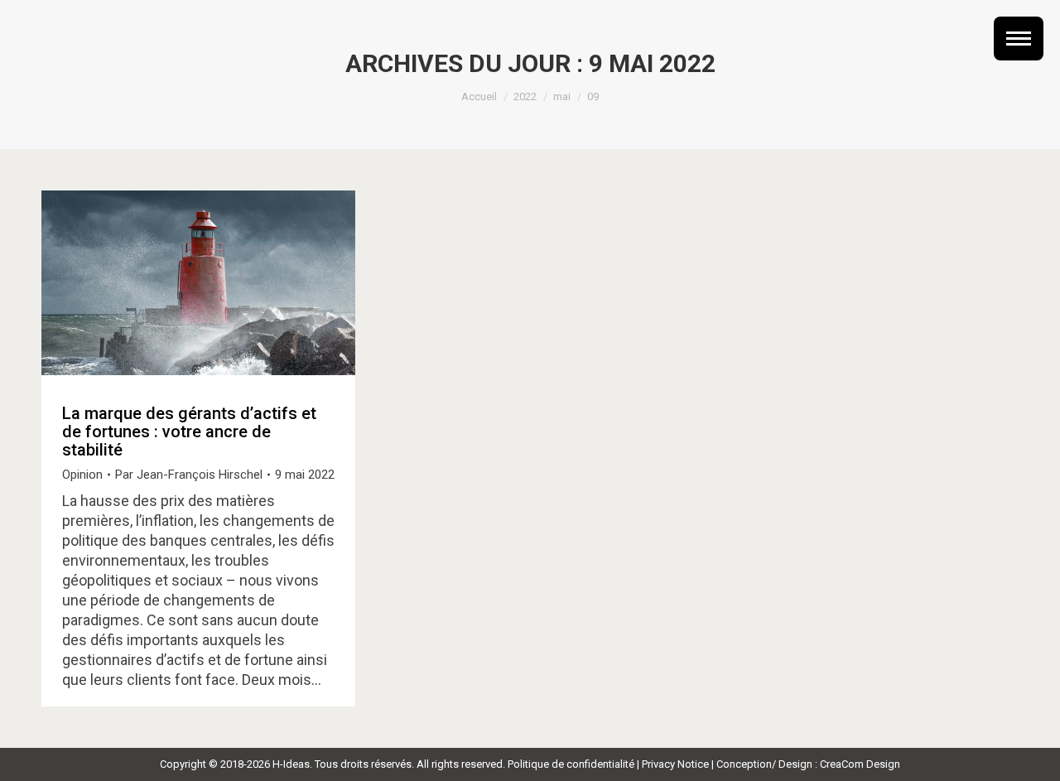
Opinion (82, 474)
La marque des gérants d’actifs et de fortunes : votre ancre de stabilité (189, 431)
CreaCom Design (860, 764)
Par (189, 474)
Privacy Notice (675, 764)
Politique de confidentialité (571, 764)
